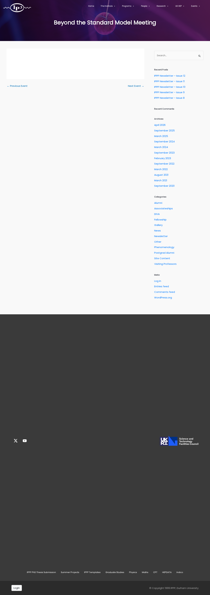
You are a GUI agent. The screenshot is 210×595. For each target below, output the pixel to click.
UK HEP (178, 6)
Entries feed (161, 286)
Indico (180, 572)
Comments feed (164, 292)
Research (161, 6)
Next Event (136, 86)
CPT (155, 572)
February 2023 (162, 158)
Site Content (162, 258)
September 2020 (164, 186)
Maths (145, 572)
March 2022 (161, 169)
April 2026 (160, 125)
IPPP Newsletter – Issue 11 (169, 81)
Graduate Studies (114, 572)
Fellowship (160, 219)
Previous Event (17, 86)
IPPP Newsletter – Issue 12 (169, 75)
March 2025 (161, 136)
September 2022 (164, 163)
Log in (157, 281)
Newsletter (161, 236)
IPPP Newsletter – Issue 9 (169, 92)
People (144, 6)
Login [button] (16, 588)
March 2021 (160, 180)
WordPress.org (163, 297)
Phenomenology (164, 247)
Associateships (163, 208)
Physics (133, 572)
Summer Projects (70, 572)
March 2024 (161, 147)
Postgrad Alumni (164, 252)
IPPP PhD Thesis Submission (41, 572)
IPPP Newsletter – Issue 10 (169, 87)
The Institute (107, 6)
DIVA (157, 214)
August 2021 (161, 175)
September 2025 (164, 130)
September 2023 (164, 152)
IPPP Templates (92, 572)
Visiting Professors (165, 264)
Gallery (158, 225)
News (157, 230)
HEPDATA (167, 572)
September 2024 (164, 141)
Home (91, 6)
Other (157, 241)
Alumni (158, 203)
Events (194, 6)
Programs (126, 6)
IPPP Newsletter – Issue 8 (169, 98)
